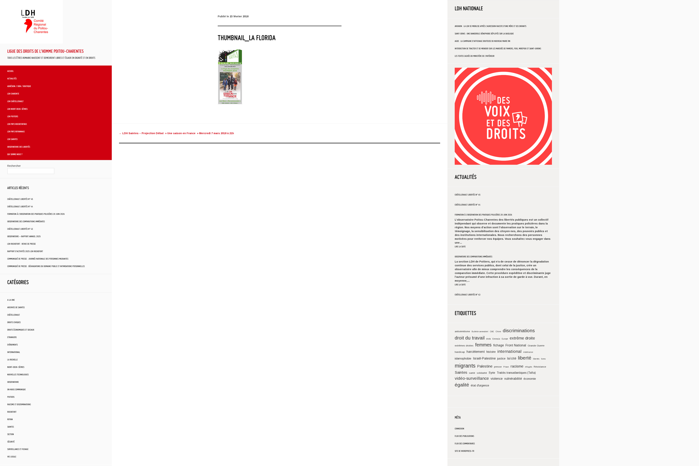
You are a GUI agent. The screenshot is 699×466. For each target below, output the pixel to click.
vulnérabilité (513, 378)
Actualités (12, 78)
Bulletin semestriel (480, 331)
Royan (10, 419)
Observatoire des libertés (18, 146)
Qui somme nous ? (14, 154)
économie (530, 378)
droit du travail (470, 337)
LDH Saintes (12, 139)
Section (10, 434)
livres (543, 359)
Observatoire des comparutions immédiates (26, 221)
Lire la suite (460, 246)
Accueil (10, 71)
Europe (505, 339)
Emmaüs (496, 339)
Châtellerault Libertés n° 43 (20, 229)
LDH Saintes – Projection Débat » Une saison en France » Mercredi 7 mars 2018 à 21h (176, 133)
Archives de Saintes (16, 307)
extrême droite (522, 338)
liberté (524, 358)
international (509, 351)
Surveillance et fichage (17, 449)
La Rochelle (12, 359)
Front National (516, 345)
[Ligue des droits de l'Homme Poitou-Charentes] (31, 42)
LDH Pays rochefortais (17, 124)
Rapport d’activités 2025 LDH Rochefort (25, 251)
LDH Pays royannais (16, 131)
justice (501, 358)
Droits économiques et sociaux (20, 329)
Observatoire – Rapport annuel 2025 (24, 236)
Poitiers (10, 397)
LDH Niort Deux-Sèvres (17, 108)
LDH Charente (13, 93)
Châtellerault (13, 314)
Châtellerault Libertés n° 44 (20, 206)
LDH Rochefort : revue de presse (21, 243)
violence (497, 378)
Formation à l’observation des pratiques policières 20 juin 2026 (36, 214)
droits (488, 339)
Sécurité (11, 441)
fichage (498, 345)
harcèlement (476, 352)
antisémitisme (462, 331)
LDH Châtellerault (15, 101)
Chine (498, 331)
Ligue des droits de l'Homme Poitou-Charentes (45, 51)
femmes (483, 344)
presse (498, 366)
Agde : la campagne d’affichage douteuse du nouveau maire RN (482, 41)
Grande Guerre (536, 345)
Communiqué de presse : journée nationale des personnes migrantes (37, 258)
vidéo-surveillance (472, 378)
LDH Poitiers (12, 116)
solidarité (482, 373)
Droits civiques (14, 322)
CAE (492, 331)
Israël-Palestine (484, 358)
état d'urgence (480, 385)
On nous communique (16, 389)
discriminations (519, 330)
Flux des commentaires (465, 443)
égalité (462, 385)
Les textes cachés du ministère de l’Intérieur (474, 56)
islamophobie (463, 358)
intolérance (528, 352)
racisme (517, 366)
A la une (11, 300)
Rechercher (14, 165)
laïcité (511, 358)
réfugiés (528, 367)
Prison (506, 367)
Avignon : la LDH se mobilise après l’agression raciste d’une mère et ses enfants (490, 26)
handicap (460, 352)
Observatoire (13, 382)
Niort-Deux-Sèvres (15, 367)
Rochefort (11, 411)
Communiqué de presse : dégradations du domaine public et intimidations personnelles (46, 266)
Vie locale (11, 456)
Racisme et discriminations (19, 404)
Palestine (484, 366)
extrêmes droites (464, 345)
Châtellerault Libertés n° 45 (20, 199)
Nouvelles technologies (18, 374)
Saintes (10, 426)
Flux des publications (464, 436)
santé (472, 373)
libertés (536, 359)
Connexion (459, 428)
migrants (465, 366)
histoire (491, 351)
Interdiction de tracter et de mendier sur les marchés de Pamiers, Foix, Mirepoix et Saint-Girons (498, 48)
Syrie (492, 372)
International (13, 352)
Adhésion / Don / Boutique (19, 86)
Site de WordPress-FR (464, 451)
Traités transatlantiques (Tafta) (516, 372)
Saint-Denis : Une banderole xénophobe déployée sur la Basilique (484, 33)
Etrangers (12, 337)
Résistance (540, 366)
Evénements (12, 344)
